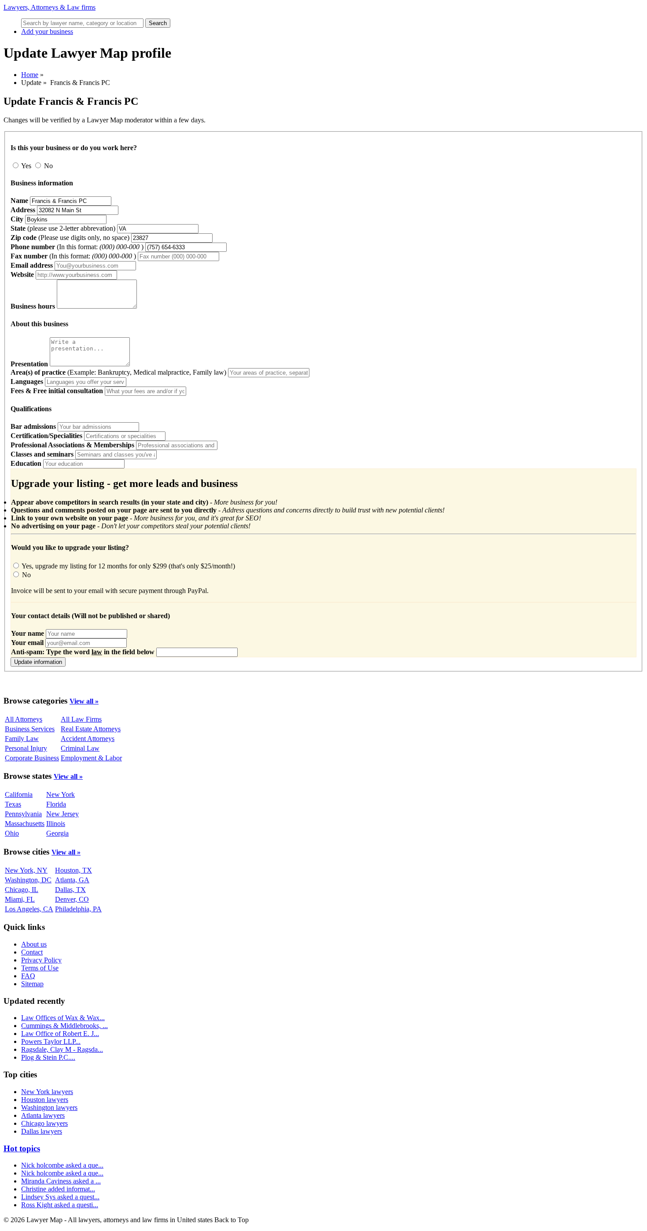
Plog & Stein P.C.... (48, 1057)
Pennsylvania (23, 814)
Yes (26, 166)
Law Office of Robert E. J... (60, 1033)
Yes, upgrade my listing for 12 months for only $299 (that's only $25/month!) (127, 566)
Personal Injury (26, 748)
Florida (56, 804)
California (19, 794)
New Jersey (62, 814)
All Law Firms (81, 719)
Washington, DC (28, 880)
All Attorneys (23, 719)
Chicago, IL (21, 889)
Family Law (22, 738)
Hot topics (22, 1148)
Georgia (57, 833)
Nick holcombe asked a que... (62, 1165)
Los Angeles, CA (29, 909)
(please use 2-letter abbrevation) (63, 228)
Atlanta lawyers (43, 1115)
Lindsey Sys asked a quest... (60, 1197)
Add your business (47, 31)
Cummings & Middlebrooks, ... (64, 1025)
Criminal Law (80, 748)
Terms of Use (40, 968)
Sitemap (32, 984)
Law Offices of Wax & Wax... (63, 1017)
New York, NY (26, 870)
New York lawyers (47, 1091)
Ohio (12, 833)
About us (34, 944)
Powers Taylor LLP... (51, 1041)
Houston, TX (73, 870)
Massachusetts (24, 823)
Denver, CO (72, 899)
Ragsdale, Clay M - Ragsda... (62, 1049)
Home (29, 74)
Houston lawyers (44, 1099)
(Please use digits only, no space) (71, 237)
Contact (32, 952)
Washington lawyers (49, 1107)
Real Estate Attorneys (91, 729)
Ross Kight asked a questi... (59, 1205)
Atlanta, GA (72, 880)
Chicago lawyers (44, 1123)
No (47, 166)
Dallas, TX (70, 889)
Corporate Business (32, 758)
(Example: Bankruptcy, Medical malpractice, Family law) (118, 372)
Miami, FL (20, 899)
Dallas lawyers (41, 1131)
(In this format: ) (77, 247)
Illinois (55, 823)
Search (158, 23)
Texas (13, 804)
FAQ (28, 976)
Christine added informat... (58, 1189)
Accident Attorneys (87, 738)
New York (60, 794)
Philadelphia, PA (78, 909)
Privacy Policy (41, 960)
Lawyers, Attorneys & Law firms (50, 7)
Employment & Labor (91, 758)
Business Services (30, 729)
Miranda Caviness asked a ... (61, 1181)
